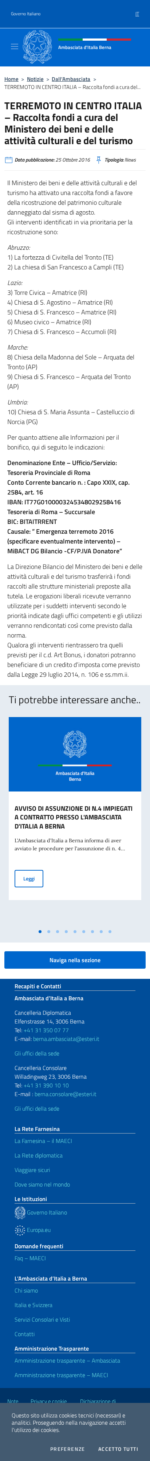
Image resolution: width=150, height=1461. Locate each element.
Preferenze (67, 1449)
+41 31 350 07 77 (46, 1030)
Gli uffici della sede (37, 1053)
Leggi (33, 878)
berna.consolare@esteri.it (65, 1094)
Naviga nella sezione (75, 960)
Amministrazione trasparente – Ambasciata (67, 1360)
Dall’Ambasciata (71, 79)
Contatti (25, 1334)
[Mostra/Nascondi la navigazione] (14, 46)
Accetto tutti (118, 1449)
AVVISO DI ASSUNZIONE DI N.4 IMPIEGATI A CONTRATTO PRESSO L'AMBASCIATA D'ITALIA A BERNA (74, 817)
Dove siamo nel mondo (42, 1184)
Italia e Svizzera (33, 1305)
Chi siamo (26, 1290)
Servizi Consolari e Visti (42, 1319)
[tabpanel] (75, 821)
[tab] (40, 931)
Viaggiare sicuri (32, 1169)
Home (11, 79)
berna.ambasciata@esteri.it (65, 1038)
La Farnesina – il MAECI (43, 1140)
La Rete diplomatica (39, 1155)
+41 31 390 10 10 (45, 1085)
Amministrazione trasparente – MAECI (61, 1375)
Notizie (35, 79)
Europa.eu (38, 1229)
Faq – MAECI (30, 1258)
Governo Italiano (25, 14)
